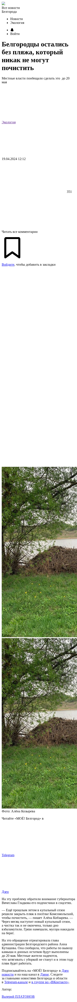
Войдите (8, 264)
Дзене (44, 974)
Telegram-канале (16, 982)
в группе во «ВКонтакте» (50, 982)
